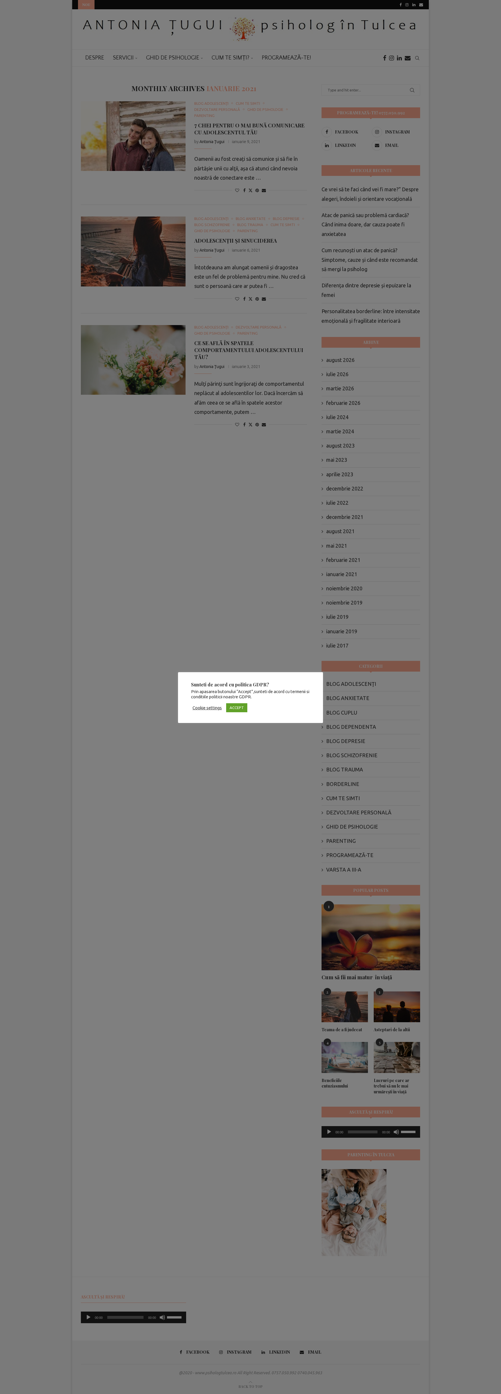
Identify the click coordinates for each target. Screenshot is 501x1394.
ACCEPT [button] (237, 708)
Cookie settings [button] (207, 707)
